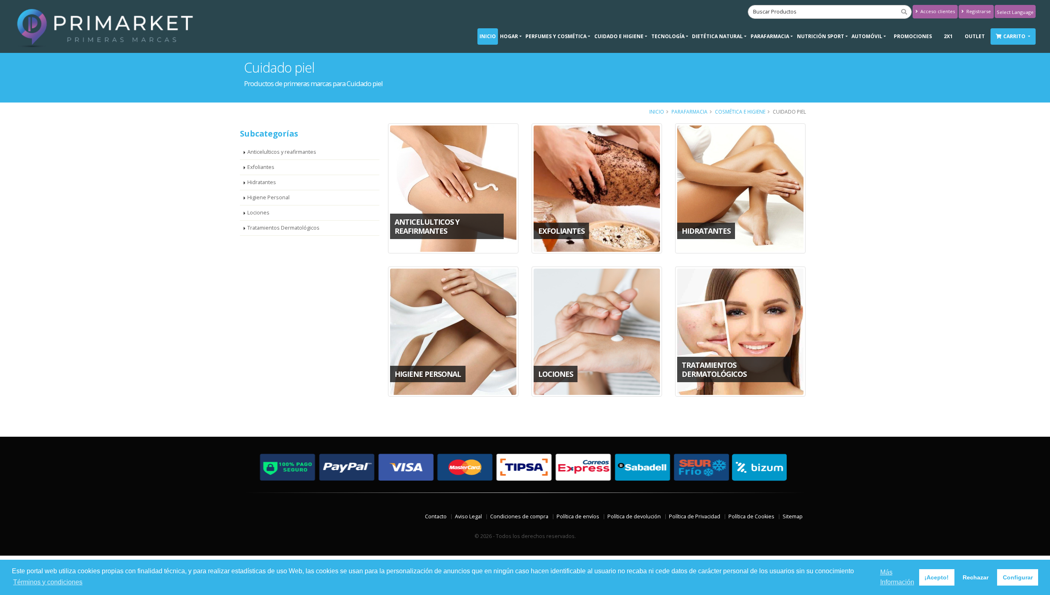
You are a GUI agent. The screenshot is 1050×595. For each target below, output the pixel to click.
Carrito (1015, 36)
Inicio (487, 36)
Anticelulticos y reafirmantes (281, 151)
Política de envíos (578, 516)
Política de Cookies (751, 516)
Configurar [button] (1018, 577)
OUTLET (975, 36)
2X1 (948, 36)
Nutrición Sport (820, 36)
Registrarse (978, 11)
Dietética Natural (717, 36)
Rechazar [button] (975, 577)
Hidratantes (261, 182)
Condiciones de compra (519, 516)
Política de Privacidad (694, 516)
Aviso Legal (468, 516)
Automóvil (866, 36)
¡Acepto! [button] (936, 577)
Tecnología (668, 36)
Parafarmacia (770, 36)
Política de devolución (634, 516)
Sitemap (793, 516)
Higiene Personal (268, 197)
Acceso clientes (937, 11)
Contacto (436, 516)
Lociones (258, 212)
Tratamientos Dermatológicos (283, 227)
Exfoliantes (260, 167)
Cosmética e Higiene (740, 111)
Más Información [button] (897, 577)
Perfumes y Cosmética (556, 36)
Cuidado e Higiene (619, 36)
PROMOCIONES (913, 36)
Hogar (509, 36)
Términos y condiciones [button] (47, 582)
